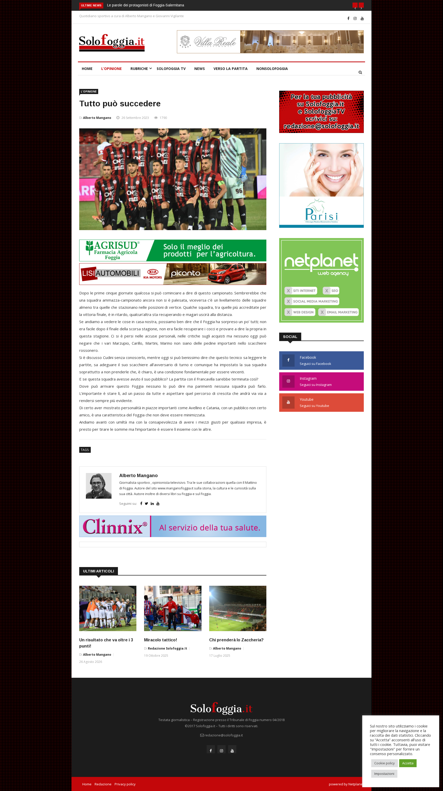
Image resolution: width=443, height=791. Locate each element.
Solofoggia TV (171, 68)
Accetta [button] (408, 763)
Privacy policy (125, 784)
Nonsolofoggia (272, 68)
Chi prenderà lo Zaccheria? (236, 640)
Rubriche (139, 68)
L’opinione (111, 68)
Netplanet (356, 784)
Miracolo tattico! (160, 640)
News (199, 68)
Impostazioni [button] (384, 773)
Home (87, 68)
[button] (355, 5)
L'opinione (89, 91)
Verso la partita (231, 68)
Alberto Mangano (97, 118)
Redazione (103, 784)
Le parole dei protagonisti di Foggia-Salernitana (145, 5)
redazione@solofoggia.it (224, 735)
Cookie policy (384, 763)
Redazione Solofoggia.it (167, 648)
